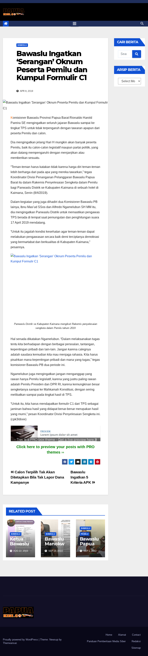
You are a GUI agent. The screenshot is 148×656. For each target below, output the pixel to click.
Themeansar (10, 643)
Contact (136, 634)
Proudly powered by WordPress (21, 639)
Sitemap (136, 647)
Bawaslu (22, 45)
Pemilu (84, 534)
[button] (142, 23)
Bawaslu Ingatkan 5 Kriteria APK (81, 477)
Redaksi (136, 641)
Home (109, 634)
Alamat (122, 634)
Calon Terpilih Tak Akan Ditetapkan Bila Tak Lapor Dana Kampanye (37, 477)
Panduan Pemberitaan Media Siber (106, 641)
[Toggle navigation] (74, 24)
